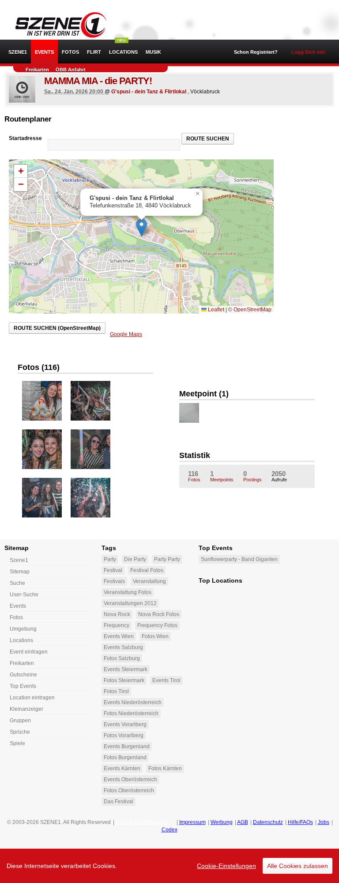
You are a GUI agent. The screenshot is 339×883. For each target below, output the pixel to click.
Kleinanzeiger (26, 709)
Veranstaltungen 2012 (130, 603)
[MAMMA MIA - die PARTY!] (22, 89)
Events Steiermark (125, 669)
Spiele (17, 743)
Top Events (23, 686)
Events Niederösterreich (133, 702)
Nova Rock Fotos (158, 614)
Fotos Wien (155, 636)
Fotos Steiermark (124, 680)
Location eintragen (32, 698)
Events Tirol (166, 680)
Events (44, 52)
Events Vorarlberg (125, 724)
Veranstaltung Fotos (127, 592)
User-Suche (24, 594)
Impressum (192, 822)
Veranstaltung (149, 581)
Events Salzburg (123, 647)
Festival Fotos (146, 570)
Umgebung (23, 629)
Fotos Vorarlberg (123, 735)
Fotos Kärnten (165, 768)
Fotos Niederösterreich (131, 713)
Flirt (94, 52)
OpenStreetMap (252, 310)
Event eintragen (29, 652)
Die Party (135, 559)
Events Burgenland (127, 746)
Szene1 (19, 560)
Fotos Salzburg (122, 658)
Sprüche (20, 732)
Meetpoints (222, 476)
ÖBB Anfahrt (71, 69)
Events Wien (119, 636)
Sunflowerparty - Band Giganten (239, 559)
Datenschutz (268, 822)
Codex (169, 830)
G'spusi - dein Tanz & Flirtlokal (148, 92)
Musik (153, 52)
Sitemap (20, 572)
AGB (242, 822)
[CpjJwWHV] (189, 413)
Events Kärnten (122, 768)
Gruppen (20, 720)
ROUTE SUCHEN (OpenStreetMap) (57, 328)
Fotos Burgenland (125, 757)
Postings (252, 476)
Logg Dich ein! (308, 52)
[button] (141, 227)
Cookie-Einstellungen (226, 865)
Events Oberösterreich (130, 779)
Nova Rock (117, 614)
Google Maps (126, 334)
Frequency (116, 625)
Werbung (222, 822)
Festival (113, 570)
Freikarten (37, 69)
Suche (17, 583)
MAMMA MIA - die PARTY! (98, 80)
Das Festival (118, 801)
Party (110, 559)
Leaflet (215, 310)
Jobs (323, 822)
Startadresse (25, 138)
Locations (123, 52)
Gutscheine (23, 675)
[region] (169, 866)
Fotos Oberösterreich (129, 790)
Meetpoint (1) (204, 393)
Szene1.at (56, 24)
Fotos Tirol (116, 691)
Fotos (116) (39, 367)
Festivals (114, 581)
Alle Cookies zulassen (297, 865)
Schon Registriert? (256, 52)
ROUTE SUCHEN (207, 139)
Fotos (70, 52)
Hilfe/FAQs (300, 822)
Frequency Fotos (157, 625)
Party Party (167, 559)
